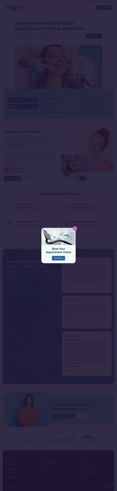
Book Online (58, 258)
